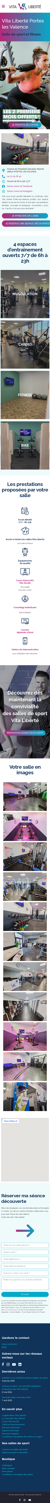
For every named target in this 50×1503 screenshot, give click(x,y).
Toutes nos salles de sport (15, 1449)
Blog (4, 1347)
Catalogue (7, 1465)
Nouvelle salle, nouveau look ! (16, 1397)
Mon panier (7, 1471)
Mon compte (8, 1468)
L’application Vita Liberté (14, 1415)
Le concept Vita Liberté (13, 1418)
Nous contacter (9, 1344)
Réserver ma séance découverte (25, 733)
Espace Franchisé (10, 1430)
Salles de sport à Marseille (15, 1452)
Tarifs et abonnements (13, 1424)
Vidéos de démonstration (25, 649)
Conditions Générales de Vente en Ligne (22, 1436)
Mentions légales (10, 1433)
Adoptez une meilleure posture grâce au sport (25, 1378)
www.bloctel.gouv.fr (11, 1310)
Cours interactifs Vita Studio (25, 581)
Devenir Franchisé (11, 1427)
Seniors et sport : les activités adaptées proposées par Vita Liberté (21, 1387)
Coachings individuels (25, 607)
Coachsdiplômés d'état (25, 631)
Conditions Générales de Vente (17, 1474)
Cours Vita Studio (10, 1421)
